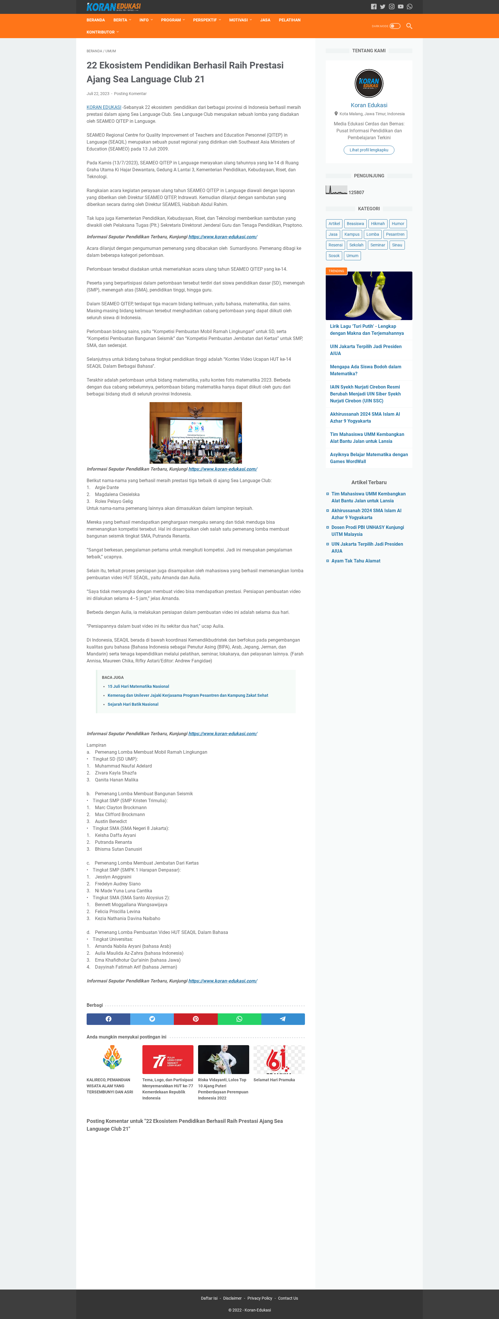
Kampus (352, 234)
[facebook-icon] (374, 7)
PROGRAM (171, 20)
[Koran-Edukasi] (117, 6)
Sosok (334, 255)
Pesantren (395, 234)
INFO (144, 20)
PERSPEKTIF (205, 20)
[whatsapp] (239, 1019)
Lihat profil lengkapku (369, 150)
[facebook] (108, 1019)
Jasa (333, 234)
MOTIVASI (238, 20)
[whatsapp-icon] (409, 7)
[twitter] (152, 1019)
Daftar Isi (209, 1298)
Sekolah (356, 245)
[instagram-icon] (391, 7)
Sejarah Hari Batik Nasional (133, 704)
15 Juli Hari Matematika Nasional (138, 686)
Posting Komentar (130, 93)
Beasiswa (355, 223)
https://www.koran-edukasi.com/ (222, 236)
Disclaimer (232, 1298)
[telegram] (283, 1019)
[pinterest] (195, 1019)
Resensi (335, 245)
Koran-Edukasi (258, 1310)
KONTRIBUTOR (101, 32)
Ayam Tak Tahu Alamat (356, 561)
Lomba (372, 234)
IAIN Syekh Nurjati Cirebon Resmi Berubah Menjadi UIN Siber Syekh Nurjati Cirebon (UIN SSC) (365, 394)
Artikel (334, 223)
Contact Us (288, 1298)
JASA (265, 20)
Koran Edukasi (369, 105)
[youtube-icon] (400, 7)
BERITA (120, 20)
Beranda (96, 20)
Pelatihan (290, 20)
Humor (398, 223)
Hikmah (378, 223)
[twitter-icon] (383, 7)
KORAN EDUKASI (104, 107)
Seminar (377, 245)
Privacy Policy (259, 1298)
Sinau (397, 245)
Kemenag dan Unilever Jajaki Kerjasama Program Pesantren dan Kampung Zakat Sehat (188, 695)
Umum (352, 255)
